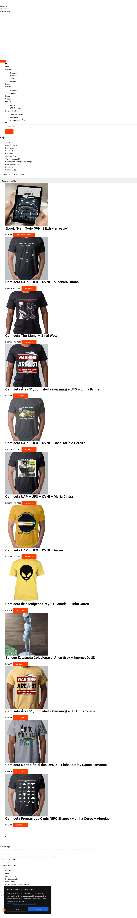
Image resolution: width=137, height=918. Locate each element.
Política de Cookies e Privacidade (24, 904)
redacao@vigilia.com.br (9, 865)
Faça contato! (10, 111)
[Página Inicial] (6, 64)
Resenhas (13, 91)
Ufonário (13, 93)
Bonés (9, 151)
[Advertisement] (68, 21)
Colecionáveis (12, 164)
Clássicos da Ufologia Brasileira (18, 162)
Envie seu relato (11, 879)
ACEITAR (38, 909)
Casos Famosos (12, 159)
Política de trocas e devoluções (17, 884)
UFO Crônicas (15, 108)
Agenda (13, 81)
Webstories (14, 76)
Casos (12, 79)
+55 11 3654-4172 (10, 860)
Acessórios (11, 145)
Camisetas (11, 153)
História (8, 87)
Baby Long (10, 148)
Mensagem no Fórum (18, 120)
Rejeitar (17, 909)
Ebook (9, 167)
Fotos (7, 96)
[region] (27, 900)
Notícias (8, 69)
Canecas (10, 156)
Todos (7, 142)
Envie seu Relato (16, 115)
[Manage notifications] (4, 910)
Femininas (10, 170)
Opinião (8, 102)
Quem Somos (10, 876)
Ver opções (29, 288)
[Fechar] (49, 888)
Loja (7, 66)
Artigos (12, 105)
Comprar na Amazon (24, 235)
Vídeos (8, 99)
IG (4, 895)
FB (1, 895)
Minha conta (10, 882)
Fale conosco (15, 117)
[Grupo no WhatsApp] (68, 2)
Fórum (7, 84)
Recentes (13, 73)
